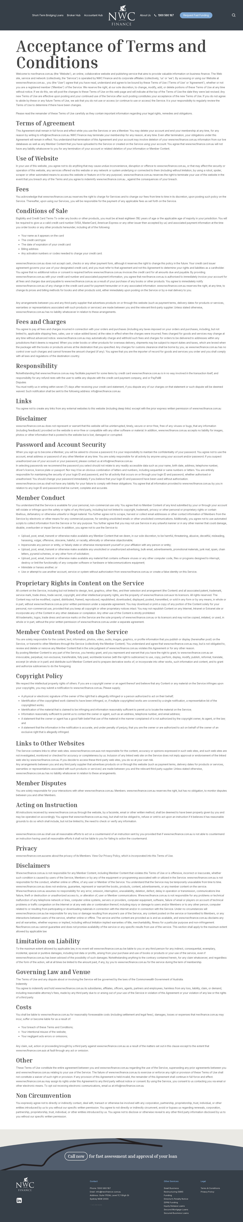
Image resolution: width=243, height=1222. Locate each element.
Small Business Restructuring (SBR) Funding (173, 1192)
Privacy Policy (207, 1192)
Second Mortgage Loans (176, 1209)
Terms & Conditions (210, 1188)
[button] (76, 1156)
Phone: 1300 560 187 (100, 1188)
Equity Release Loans (174, 1206)
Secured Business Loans (176, 1213)
